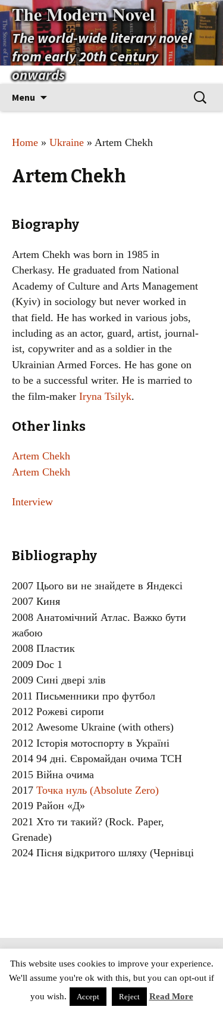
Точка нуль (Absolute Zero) (97, 790)
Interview (32, 502)
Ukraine (66, 142)
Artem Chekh (41, 456)
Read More (171, 996)
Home (25, 142)
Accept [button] (88, 996)
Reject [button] (129, 996)
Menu (23, 97)
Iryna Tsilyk (105, 396)
